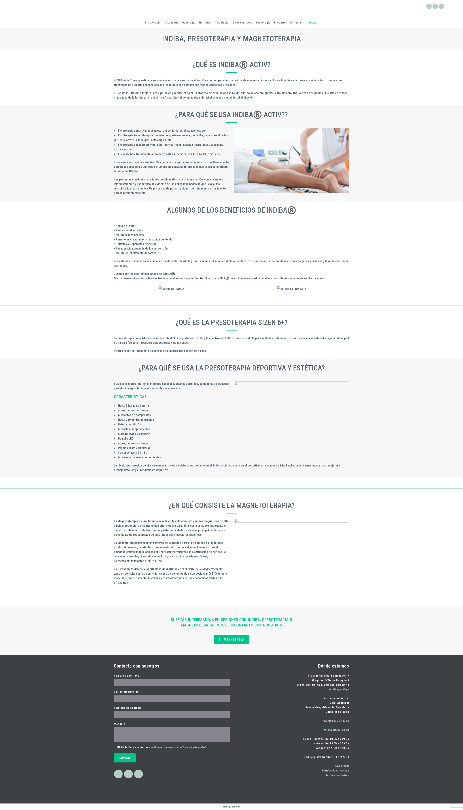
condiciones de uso (161, 747)
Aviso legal (342, 766)
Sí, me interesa (231, 639)
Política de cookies (337, 775)
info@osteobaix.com (336, 730)
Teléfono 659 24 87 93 (335, 720)
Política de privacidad (335, 770)
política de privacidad (192, 747)
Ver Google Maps (338, 689)
